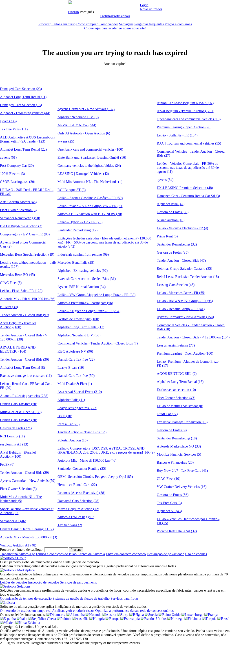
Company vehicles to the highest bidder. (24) (89, 165)
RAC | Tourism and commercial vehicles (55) (189, 143)
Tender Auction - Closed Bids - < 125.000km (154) (193, 337)
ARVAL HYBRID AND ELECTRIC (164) (18, 349)
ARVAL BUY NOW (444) (77, 125)
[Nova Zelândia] (27, 623)
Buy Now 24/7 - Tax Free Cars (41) (182, 470)
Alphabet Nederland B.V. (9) (78, 117)
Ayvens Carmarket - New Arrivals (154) (185, 317)
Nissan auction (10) (170, 220)
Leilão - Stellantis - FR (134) (177, 135)
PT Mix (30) (9, 307)
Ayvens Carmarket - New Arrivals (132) (86, 109)
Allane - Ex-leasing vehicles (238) (24, 396)
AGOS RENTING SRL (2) (177, 373)
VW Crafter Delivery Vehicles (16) (181, 487)
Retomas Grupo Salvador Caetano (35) (184, 268)
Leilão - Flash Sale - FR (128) (21, 291)
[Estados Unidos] (153, 619)
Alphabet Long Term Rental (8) (22, 367)
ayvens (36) (8, 121)
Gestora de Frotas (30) (172, 212)
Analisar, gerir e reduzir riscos (73, 610)
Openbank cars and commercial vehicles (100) (90, 149)
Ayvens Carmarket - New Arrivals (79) (27, 481)
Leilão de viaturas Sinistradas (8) (180, 406)
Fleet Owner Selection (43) (176, 398)
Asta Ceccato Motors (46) (18, 202)
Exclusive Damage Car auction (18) (182, 422)
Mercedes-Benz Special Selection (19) (27, 254)
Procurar (44, 24)
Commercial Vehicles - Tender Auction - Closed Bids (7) (98, 343)
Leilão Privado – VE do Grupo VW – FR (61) (90, 206)
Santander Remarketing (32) (177, 244)
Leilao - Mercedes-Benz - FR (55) (181, 293)
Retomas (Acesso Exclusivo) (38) (81, 493)
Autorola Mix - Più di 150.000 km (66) (27, 299)
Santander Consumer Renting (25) (82, 468)
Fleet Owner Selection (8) (18, 210)
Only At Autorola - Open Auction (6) (84, 133)
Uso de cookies (196, 554)
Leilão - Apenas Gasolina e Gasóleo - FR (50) (90, 198)
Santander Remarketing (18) (177, 438)
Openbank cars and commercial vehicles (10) (189, 119)
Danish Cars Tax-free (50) (18, 404)
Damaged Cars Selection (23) (21, 89)
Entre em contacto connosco (126, 554)
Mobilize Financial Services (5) (179, 454)
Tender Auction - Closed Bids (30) (24, 359)
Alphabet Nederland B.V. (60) (79, 335)
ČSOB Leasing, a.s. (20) (17, 182)
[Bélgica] (136, 614)
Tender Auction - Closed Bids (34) (82, 432)
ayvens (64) (165, 180)
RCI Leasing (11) (12, 436)
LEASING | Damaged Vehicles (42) (83, 174)
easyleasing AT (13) (14, 444)
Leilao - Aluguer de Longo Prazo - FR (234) (89, 311)
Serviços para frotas (124, 598)
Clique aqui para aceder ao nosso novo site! (115, 28)
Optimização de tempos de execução (26, 598)
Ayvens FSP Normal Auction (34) (82, 287)
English (73, 12)
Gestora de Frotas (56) (172, 495)
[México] (7, 623)
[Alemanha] (75, 614)
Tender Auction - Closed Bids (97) (24, 315)
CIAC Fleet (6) (11, 283)
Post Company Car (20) (17, 165)
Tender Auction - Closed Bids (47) (181, 260)
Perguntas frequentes (149, 24)
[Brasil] (223, 619)
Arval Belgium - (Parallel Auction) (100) (18, 325)
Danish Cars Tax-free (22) (76, 359)
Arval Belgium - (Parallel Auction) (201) (185, 111)
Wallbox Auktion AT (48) (18, 545)
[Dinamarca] (56, 614)
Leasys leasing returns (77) (176, 345)
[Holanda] (93, 614)
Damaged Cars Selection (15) (21, 105)
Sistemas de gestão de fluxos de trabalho (81, 598)
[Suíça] (122, 614)
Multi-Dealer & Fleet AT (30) (21, 412)
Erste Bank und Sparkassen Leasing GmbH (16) (92, 157)
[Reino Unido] (170, 614)
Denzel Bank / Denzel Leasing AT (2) (27, 529)
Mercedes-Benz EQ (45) (17, 274)
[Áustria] (109, 614)
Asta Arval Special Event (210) (80, 392)
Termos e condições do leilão (56, 554)
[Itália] (22, 619)
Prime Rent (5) (167, 236)
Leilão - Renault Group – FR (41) (181, 309)
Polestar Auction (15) (73, 440)
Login (144, 5)
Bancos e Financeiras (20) (175, 462)
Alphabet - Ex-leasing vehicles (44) (25, 113)
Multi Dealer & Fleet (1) (75, 384)
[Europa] (112, 619)
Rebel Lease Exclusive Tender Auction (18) (188, 277)
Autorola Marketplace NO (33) (179, 446)
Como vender (108, 24)
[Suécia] (151, 614)
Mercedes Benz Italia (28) (76, 262)
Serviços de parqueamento (78, 582)
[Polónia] (64, 619)
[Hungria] (97, 619)
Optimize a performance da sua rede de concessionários (134, 610)
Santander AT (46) (13, 521)
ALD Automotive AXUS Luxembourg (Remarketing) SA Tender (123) (27, 139)
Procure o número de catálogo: (21, 549)
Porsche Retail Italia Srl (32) (177, 531)
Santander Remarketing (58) (20, 218)
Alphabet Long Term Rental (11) (23, 97)
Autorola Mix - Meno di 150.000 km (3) (28, 537)
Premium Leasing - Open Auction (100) (185, 353)
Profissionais (121, 16)
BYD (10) (65, 416)
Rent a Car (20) (69, 424)
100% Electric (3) (12, 174)
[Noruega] (175, 619)
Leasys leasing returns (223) (77, 408)
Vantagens (126, 24)
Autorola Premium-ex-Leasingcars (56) (85, 303)
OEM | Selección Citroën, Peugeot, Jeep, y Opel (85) (95, 476)
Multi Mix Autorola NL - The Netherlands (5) (21, 499)
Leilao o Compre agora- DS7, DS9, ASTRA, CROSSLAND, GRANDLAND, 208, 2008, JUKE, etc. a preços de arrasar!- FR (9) (106, 450)
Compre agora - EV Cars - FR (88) (25, 234)
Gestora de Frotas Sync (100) (78, 319)
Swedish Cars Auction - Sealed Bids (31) (87, 279)
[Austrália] (80, 619)
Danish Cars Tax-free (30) (18, 420)
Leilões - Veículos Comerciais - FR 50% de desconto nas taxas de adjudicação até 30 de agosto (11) (188, 167)
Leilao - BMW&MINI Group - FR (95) (185, 301)
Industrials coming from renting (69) (83, 254)
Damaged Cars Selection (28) (78, 501)
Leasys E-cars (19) (71, 367)
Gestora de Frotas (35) (172, 252)
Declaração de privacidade (165, 554)
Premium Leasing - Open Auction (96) (184, 127)
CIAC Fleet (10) (168, 478)
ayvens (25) (66, 141)
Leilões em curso (63, 24)
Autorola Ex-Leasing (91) (76, 517)
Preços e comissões (178, 24)
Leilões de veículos (13, 582)
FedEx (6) (7, 464)
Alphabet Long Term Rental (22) (23, 149)
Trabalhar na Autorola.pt (17, 554)
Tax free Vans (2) (70, 525)
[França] (211, 614)
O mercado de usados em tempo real (25, 610)
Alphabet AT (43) (169, 511)
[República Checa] (42, 619)
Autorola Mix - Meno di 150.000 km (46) (87, 460)
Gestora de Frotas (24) (16, 428)
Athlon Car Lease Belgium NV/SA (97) (185, 103)
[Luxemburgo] (192, 614)
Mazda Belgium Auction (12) (78, 509)
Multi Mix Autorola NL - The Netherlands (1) (90, 182)
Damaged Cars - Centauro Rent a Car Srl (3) (188, 196)
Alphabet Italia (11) (71, 400)
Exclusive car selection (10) (176, 390)
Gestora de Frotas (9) (172, 430)
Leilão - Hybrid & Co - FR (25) (80, 222)
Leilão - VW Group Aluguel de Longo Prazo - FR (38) (96, 295)
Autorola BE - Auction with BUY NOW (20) (90, 214)
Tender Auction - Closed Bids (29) (24, 472)
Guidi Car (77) (167, 414)
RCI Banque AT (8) (72, 190)
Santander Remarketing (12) (77, 230)
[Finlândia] (192, 619)
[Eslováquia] (130, 619)
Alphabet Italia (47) (170, 204)
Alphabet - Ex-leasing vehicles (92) (83, 270)
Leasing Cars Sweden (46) (176, 285)
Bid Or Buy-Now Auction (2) (21, 226)
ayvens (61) (8, 157)
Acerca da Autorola (91, 554)
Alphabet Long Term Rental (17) (81, 327)
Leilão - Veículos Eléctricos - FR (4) (182, 228)
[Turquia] (209, 619)
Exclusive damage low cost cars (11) (26, 375)
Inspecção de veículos (43, 582)
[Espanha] (8, 619)
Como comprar (87, 24)
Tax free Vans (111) (14, 129)
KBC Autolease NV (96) (75, 351)
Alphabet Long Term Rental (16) (180, 382)
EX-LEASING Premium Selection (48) (185, 188)
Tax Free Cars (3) (169, 503)
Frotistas (106, 16)
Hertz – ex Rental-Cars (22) (77, 485)
